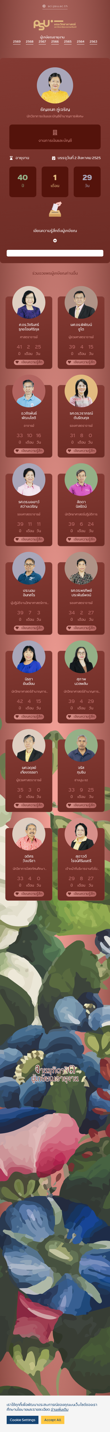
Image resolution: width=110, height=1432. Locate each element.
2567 (42, 41)
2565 (68, 41)
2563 (93, 41)
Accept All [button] (52, 1419)
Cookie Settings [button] (22, 1419)
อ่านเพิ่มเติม (59, 1409)
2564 (80, 41)
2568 (29, 41)
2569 (17, 41)
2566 (55, 41)
